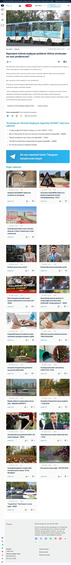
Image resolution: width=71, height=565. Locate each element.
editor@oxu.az (11, 556)
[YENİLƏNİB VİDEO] (54, 284)
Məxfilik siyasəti (44, 555)
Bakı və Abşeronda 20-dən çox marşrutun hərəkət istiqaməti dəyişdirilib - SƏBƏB (37, 134)
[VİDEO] (21, 284)
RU (2, 9)
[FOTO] (54, 179)
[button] (45, 6)
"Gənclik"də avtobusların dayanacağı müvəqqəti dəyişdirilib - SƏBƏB (32, 141)
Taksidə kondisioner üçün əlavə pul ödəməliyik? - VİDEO (28, 137)
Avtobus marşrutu (43, 106)
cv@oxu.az (9, 551)
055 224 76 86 (11, 558)
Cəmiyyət (10, 201)
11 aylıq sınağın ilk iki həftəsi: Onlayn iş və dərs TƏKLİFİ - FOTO (30, 130)
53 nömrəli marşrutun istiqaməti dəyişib (23, 145)
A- (59, 61)
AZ (2, 5)
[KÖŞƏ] (21, 253)
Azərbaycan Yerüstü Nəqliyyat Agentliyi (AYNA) (20, 106)
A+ (65, 61)
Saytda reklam (44, 549)
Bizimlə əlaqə (43, 552)
